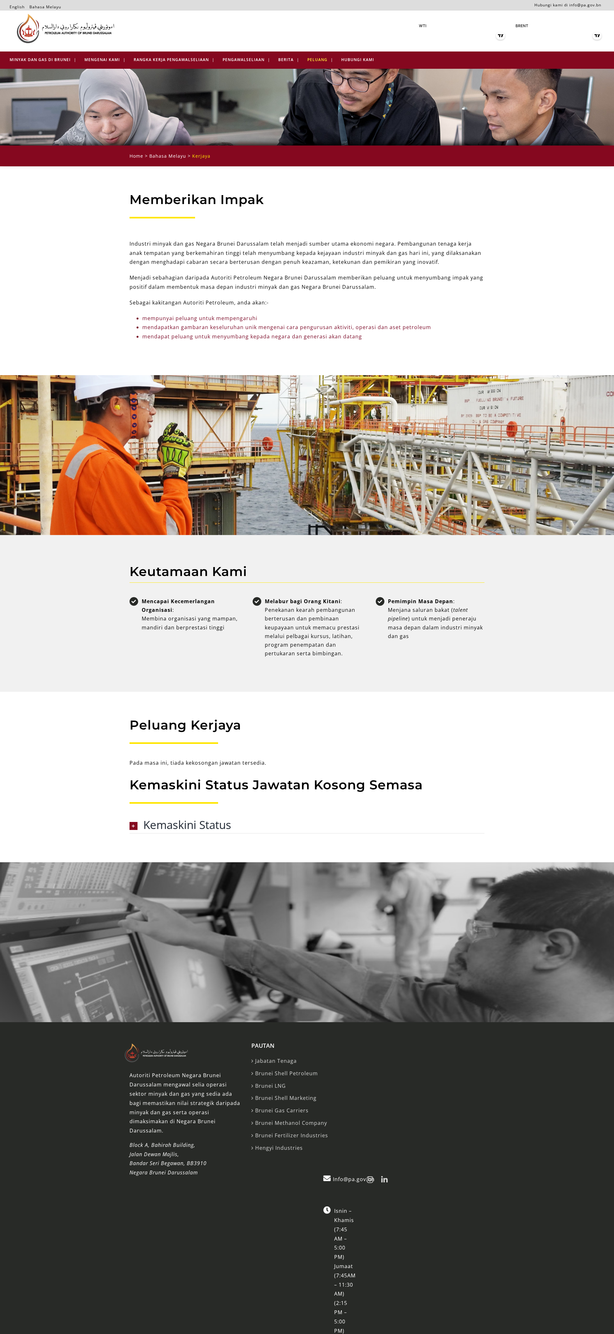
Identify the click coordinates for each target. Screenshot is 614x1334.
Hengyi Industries (279, 1147)
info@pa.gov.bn (585, 5)
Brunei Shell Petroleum (286, 1073)
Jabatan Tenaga (276, 1060)
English (17, 5)
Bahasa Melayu (45, 5)
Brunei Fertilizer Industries (291, 1135)
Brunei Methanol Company (291, 1122)
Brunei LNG (270, 1085)
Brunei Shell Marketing (286, 1097)
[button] (307, 825)
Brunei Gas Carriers (282, 1110)
